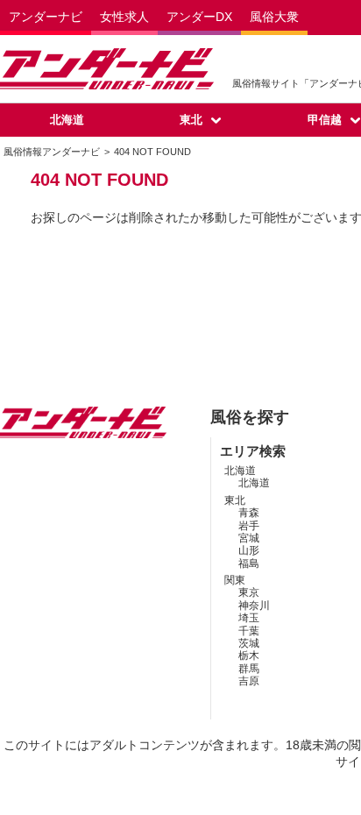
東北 (191, 119)
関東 (234, 580)
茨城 (248, 643)
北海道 (67, 119)
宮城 (248, 538)
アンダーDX (199, 17)
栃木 (248, 655)
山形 (248, 550)
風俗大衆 (274, 17)
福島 (248, 563)
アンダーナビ (45, 17)
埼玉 (248, 618)
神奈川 (254, 605)
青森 (248, 513)
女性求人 (124, 17)
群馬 (248, 669)
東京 (248, 592)
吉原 (248, 681)
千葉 (248, 631)
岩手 (248, 526)
